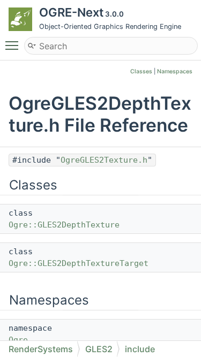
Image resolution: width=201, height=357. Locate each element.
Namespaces (174, 71)
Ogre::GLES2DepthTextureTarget (78, 263)
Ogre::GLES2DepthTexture (64, 225)
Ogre (18, 340)
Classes (141, 71)
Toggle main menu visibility (14, 45)
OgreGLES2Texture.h (104, 160)
